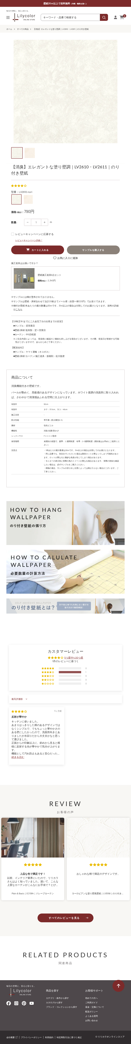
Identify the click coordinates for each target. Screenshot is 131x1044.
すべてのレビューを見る (64, 917)
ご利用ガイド (91, 1002)
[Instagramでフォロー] (16, 1004)
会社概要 (10, 1037)
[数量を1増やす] (44, 222)
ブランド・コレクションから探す (61, 1007)
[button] (19, 185)
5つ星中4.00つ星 (73, 657)
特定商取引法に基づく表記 (69, 1037)
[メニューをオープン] (8, 17)
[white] (16, 199)
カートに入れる (40, 250)
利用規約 (49, 1037)
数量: (14, 222)
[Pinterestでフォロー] (24, 1004)
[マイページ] (115, 17)
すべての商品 (23, 29)
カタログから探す (54, 1002)
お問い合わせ (91, 1020)
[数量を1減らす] (27, 222)
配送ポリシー (91, 1011)
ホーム (9, 29)
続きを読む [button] (18, 757)
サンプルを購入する (93, 250)
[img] (19, 711)
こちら (19, 309)
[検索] (104, 17)
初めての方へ (91, 998)
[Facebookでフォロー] (8, 1004)
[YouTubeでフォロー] (31, 1004)
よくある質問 (91, 1016)
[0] (122, 17)
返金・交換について (94, 1007)
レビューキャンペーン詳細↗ (28, 240)
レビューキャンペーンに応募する (34, 234)
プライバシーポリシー (31, 1037)
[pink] (28, 199)
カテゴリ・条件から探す (57, 998)
